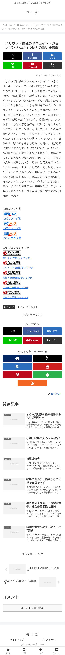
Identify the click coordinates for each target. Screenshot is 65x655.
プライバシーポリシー (32, 644)
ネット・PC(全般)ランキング (18, 267)
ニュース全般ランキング (15, 287)
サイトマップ (17, 639)
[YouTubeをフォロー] (47, 366)
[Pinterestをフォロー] (17, 374)
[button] (52, 65)
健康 (36, 307)
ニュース (10, 307)
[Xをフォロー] (47, 358)
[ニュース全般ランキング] (12, 282)
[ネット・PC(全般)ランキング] (12, 262)
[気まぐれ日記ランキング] (12, 292)
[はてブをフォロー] (17, 366)
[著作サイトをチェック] (17, 358)
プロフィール (48, 639)
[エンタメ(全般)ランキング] (12, 252)
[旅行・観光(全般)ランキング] (12, 272)
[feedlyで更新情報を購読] (47, 374)
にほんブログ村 (12, 218)
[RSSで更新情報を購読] (32, 383)
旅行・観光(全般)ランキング (17, 277)
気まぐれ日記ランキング (15, 297)
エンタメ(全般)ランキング (16, 258)
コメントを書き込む (32, 607)
